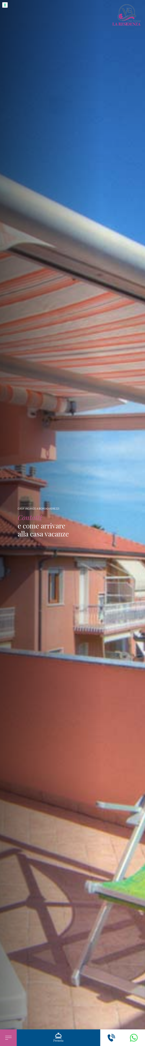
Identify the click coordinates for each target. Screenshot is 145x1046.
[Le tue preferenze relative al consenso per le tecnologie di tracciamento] (5, 5)
